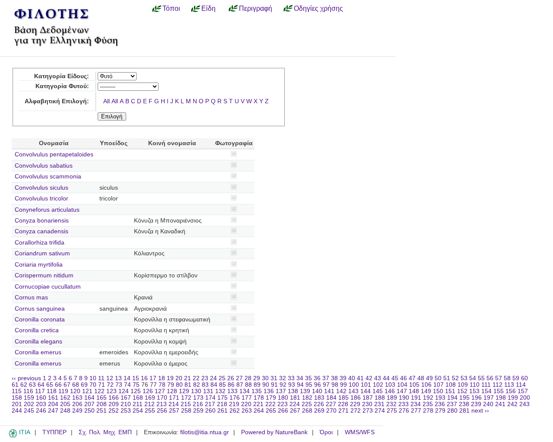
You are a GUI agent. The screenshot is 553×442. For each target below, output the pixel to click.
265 (271, 410)
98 (334, 385)
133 (232, 391)
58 (507, 378)
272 (355, 410)
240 (488, 404)
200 (525, 397)
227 (331, 404)
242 (512, 404)
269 (319, 410)
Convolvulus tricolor (41, 198)
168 (138, 397)
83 (205, 385)
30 (265, 378)
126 (148, 391)
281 (464, 410)
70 (92, 385)
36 (317, 378)
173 (198, 397)
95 (308, 385)
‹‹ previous (26, 378)
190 (404, 397)
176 (234, 397)
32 (282, 378)
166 (113, 397)
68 (75, 385)
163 (77, 397)
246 (41, 410)
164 (89, 397)
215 (186, 404)
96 (317, 385)
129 (184, 391)
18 (161, 378)
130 (196, 391)
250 (89, 410)
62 (23, 385)
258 (186, 410)
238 (464, 404)
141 (329, 391)
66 (58, 385)
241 (500, 404)
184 (331, 397)
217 (210, 404)
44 (386, 378)
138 (293, 391)
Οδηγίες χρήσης (318, 8)
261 (222, 410)
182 (307, 397)
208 (101, 404)
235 (428, 404)
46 (403, 378)
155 (498, 391)
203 (41, 404)
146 (390, 391)
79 (170, 385)
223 (282, 404)
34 (299, 378)
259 (198, 410)
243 (524, 404)
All (106, 101)
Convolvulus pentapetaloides (54, 154)
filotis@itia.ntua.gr (204, 432)
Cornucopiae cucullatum (48, 286)
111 (486, 385)
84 (213, 385)
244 (17, 410)
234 (415, 404)
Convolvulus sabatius (44, 165)
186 (355, 397)
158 (17, 397)
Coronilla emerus (38, 352)
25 (222, 378)
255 (150, 410)
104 (402, 385)
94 (300, 385)
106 (426, 385)
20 (178, 378)
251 (101, 410)
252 (113, 410)
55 (481, 378)
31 (273, 378)
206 (77, 404)
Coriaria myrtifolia (39, 264)
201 (17, 404)
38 (334, 378)
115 (17, 391)
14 (127, 378)
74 (127, 385)
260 (210, 410)
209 (113, 404)
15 (135, 378)
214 (173, 404)
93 (291, 385)
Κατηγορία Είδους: (61, 76)
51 (446, 378)
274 (380, 410)
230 (367, 404)
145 (377, 391)
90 (265, 385)
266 (283, 410)
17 (152, 378)
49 (429, 378)
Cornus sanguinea (40, 308)
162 (65, 397)
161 (53, 397)
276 (404, 410)
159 (29, 397)
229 (355, 404)
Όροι (326, 432)
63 (32, 385)
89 (257, 385)
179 (271, 397)
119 (63, 391)
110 (475, 385)
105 (414, 385)
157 (523, 391)
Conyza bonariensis (42, 220)
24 (213, 378)
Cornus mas (31, 297)
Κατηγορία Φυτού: (62, 86)
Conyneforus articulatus (47, 210)
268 (307, 410)
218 (222, 404)
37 (325, 378)
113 (509, 385)
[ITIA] (13, 435)
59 (515, 378)
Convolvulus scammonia (48, 176)
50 (438, 378)
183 (319, 397)
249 (77, 410)
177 (247, 397)
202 (29, 404)
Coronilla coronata (40, 319)
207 (89, 404)
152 (462, 391)
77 (153, 385)
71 (101, 385)
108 (450, 385)
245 (29, 410)
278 (428, 410)
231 (379, 404)
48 (420, 378)
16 (144, 378)
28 (248, 378)
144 (365, 391)
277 (416, 410)
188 (380, 397)
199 (513, 397)
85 (222, 385)
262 (234, 410)
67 (67, 385)
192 (428, 397)
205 (65, 404)
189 (392, 397)
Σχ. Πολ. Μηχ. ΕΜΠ (105, 432)
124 (123, 391)
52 (455, 378)
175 (222, 397)
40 (351, 378)
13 (118, 378)
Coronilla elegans (38, 341)
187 (367, 397)
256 (162, 410)
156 (510, 391)
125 (135, 391)
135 (256, 391)
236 (440, 404)
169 (150, 397)
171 (174, 397)
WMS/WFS (360, 432)
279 (440, 410)
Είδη (208, 8)
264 (259, 410)
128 (172, 391)
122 (99, 391)
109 (463, 385)
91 (274, 385)
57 (498, 378)
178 (259, 397)
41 (360, 378)
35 (308, 378)
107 (438, 385)
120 (75, 391)
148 (414, 391)
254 (138, 410)
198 (501, 397)
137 (281, 391)
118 (52, 391)
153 (474, 391)
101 (366, 385)
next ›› (480, 410)
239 (476, 404)
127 (160, 391)
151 (450, 391)
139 (305, 391)
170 (162, 397)
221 (258, 404)
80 (179, 385)
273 (367, 410)
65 (49, 385)
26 (230, 378)
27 (239, 378)
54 (472, 378)
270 (331, 410)
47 (412, 378)
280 (452, 410)
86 (231, 385)
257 (174, 410)
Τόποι (171, 8)
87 (239, 385)
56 (489, 378)
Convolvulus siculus (41, 187)
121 (87, 391)
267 (295, 410)
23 (204, 378)
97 (326, 385)
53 (464, 378)
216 (198, 404)
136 (269, 391)
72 (110, 385)
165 (101, 397)
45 (394, 378)
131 (208, 391)
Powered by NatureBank (274, 432)
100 (354, 385)
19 (170, 378)
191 (416, 397)
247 (53, 410)
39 (343, 378)
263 (247, 410)
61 (15, 385)
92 (283, 385)
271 (343, 410)
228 (343, 404)
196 (476, 397)
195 (464, 397)
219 (234, 404)
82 (196, 385)
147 (402, 391)
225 (307, 404)
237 (452, 404)
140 (317, 391)
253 (126, 410)
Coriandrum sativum (42, 253)
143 (353, 391)
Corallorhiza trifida (39, 242)
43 (377, 378)
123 (111, 391)
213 (161, 404)
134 (244, 391)
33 (291, 378)
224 (294, 404)
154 (486, 391)
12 (109, 378)
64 (41, 385)
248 (65, 410)
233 (403, 404)
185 (343, 397)
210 (126, 404)
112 (497, 385)
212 (149, 404)
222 (270, 404)
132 (220, 391)
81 (187, 385)
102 (378, 385)
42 (368, 378)
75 (136, 385)
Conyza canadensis (41, 231)
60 (524, 378)
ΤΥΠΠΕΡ (54, 432)
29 (256, 378)
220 (246, 404)
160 (41, 397)
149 (426, 391)
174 (210, 397)
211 (138, 404)
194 (452, 397)
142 (341, 391)
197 (488, 397)
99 (343, 385)
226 (319, 404)
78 (162, 385)
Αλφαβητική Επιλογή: (57, 101)
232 (391, 404)
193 (440, 397)
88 (248, 385)
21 (187, 378)
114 (521, 385)
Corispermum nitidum (44, 275)
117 (40, 391)
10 (92, 378)
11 (101, 378)
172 (186, 397)
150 (438, 391)
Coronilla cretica (37, 330)
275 (392, 410)
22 (196, 378)
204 (53, 404)
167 (126, 397)
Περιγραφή (255, 8)
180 (283, 397)
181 (295, 397)
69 (84, 385)
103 (390, 385)
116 (28, 391)
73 (118, 385)
